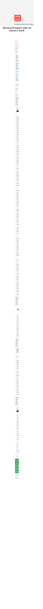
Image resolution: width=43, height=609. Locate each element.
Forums (16, 41)
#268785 (16, 404)
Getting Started (17, 18)
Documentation (26, 24)
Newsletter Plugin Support (17, 44)
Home (16, 40)
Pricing (16, 24)
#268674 (16, 346)
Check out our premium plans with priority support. (18, 465)
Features (20, 24)
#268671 (16, 304)
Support (32, 24)
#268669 (16, 104)
